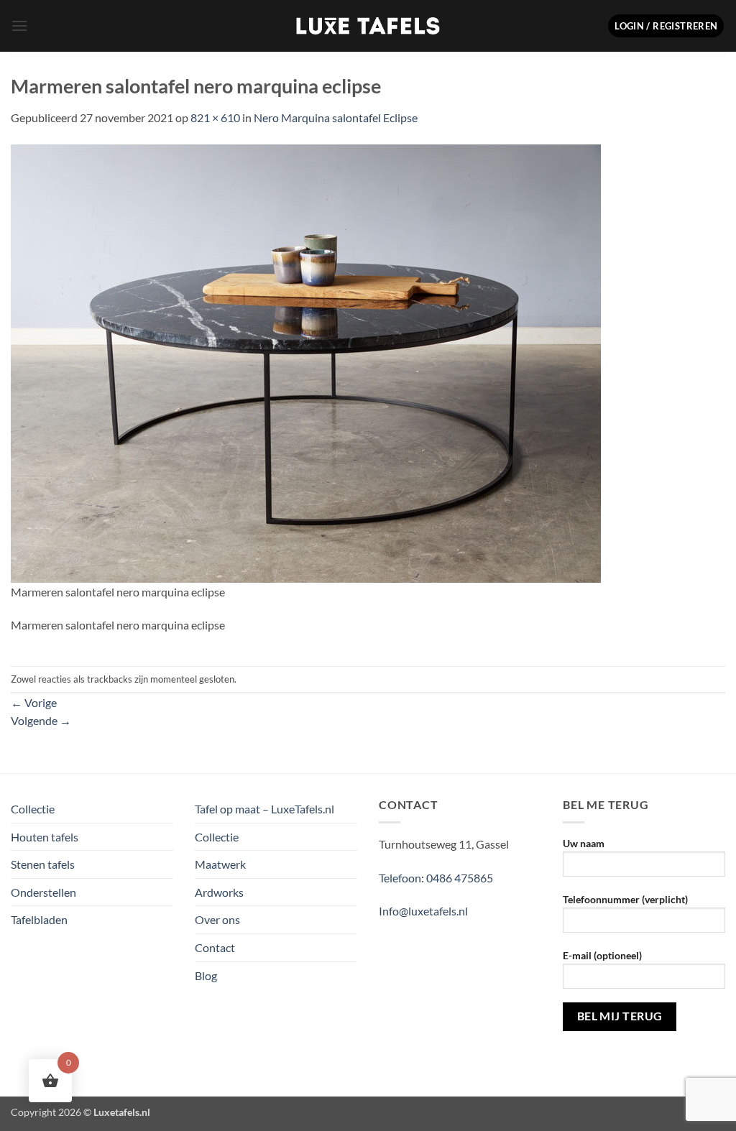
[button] (19, 25)
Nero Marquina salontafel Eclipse (336, 117)
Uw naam (583, 843)
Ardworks (219, 892)
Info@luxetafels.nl (423, 911)
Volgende (41, 720)
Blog (206, 975)
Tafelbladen (39, 919)
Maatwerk (220, 864)
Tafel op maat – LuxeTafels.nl (264, 809)
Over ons (217, 919)
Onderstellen (43, 892)
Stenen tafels (43, 864)
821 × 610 (215, 117)
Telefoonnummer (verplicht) (625, 899)
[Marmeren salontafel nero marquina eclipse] (306, 362)
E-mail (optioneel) (602, 955)
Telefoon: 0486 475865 (436, 878)
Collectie (33, 809)
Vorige (34, 702)
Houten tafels (44, 837)
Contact (215, 947)
